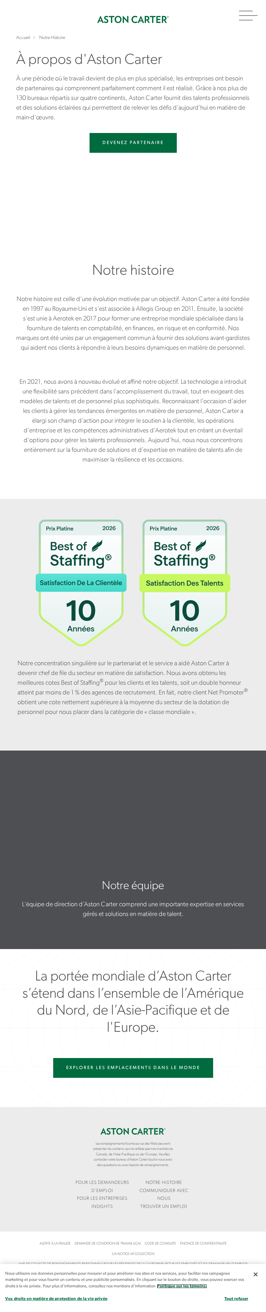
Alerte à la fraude (55, 1244)
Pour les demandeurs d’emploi (102, 1186)
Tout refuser (236, 1299)
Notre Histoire (164, 1182)
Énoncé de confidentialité (203, 1244)
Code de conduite (160, 1244)
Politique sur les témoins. (182, 1286)
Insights (102, 1206)
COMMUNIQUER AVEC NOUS (163, 1194)
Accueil (133, 19)
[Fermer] (255, 1274)
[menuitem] (102, 1187)
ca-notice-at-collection (133, 1254)
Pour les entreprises (102, 1198)
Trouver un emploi (163, 1206)
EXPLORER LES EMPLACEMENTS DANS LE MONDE (133, 1067)
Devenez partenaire (133, 142)
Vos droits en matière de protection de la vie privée (56, 1299)
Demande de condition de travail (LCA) (108, 1244)
